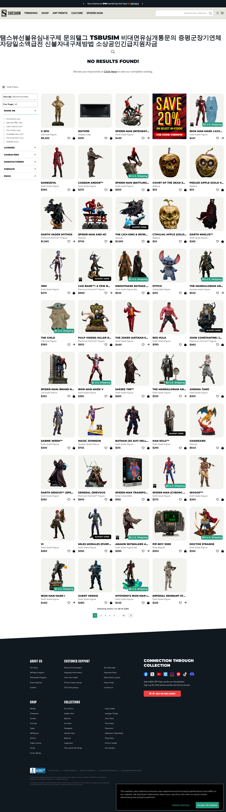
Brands (33, 708)
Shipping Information (73, 672)
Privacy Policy (54, 771)
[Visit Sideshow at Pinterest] (178, 674)
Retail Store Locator (112, 677)
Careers (33, 687)
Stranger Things (111, 713)
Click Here (110, 71)
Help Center (109, 682)
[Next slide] (142, 4)
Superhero (68, 743)
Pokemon (109, 728)
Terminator (109, 723)
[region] (170, 797)
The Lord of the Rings (73, 748)
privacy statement (66, 784)
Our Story (34, 668)
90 (124, 615)
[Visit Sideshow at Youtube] (159, 674)
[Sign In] (217, 13)
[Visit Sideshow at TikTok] (185, 674)
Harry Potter (110, 708)
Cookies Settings (69, 771)
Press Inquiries (36, 682)
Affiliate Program (37, 672)
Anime (33, 738)
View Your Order (71, 677)
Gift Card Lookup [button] (71, 687)
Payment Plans (110, 672)
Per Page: (8, 104)
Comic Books (35, 753)
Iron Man (67, 723)
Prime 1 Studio (111, 743)
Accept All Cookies (207, 805)
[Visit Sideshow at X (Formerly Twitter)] (152, 674)
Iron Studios (110, 748)
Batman (67, 718)
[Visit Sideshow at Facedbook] (146, 674)
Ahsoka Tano (69, 733)
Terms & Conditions (87, 771)
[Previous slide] (83, 4)
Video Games (35, 743)
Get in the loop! (165, 693)
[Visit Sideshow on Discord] (192, 674)
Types (32, 728)
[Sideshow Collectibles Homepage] (11, 13)
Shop (45, 13)
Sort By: (7, 96)
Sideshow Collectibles (114, 733)
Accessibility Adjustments (131, 771)
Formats (33, 723)
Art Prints (60, 13)
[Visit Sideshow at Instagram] (172, 674)
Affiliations (34, 733)
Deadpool (68, 728)
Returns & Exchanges (73, 668)
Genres (33, 718)
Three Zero (109, 738)
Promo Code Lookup (73, 682)
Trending (31, 13)
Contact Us (108, 687)
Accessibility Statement (108, 771)
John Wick (109, 718)
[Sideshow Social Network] (165, 674)
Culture (77, 13)
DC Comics (68, 708)
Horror (32, 748)
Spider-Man (95, 13)
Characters (34, 713)
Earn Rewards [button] (109, 668)
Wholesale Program (38, 677)
